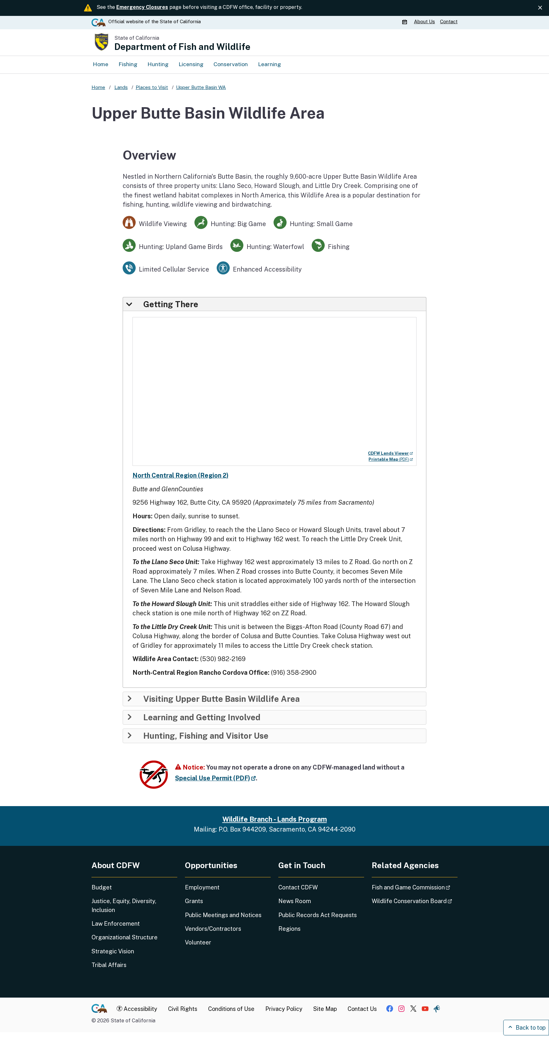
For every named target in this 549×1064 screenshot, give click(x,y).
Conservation (231, 64)
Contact (449, 21)
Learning (269, 64)
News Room (294, 901)
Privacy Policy (283, 1008)
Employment (202, 887)
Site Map (325, 1008)
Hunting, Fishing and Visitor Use (205, 736)
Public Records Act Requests (317, 915)
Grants (194, 901)
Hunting (157, 64)
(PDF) (391, 459)
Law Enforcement (116, 923)
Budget (102, 887)
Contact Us (362, 1008)
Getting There (170, 304)
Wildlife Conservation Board (415, 900)
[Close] (540, 8)
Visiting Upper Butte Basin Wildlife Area (221, 699)
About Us (424, 21)
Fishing (128, 64)
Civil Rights (182, 1008)
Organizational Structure (125, 937)
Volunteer (198, 942)
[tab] (274, 304)
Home (100, 64)
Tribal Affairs (109, 965)
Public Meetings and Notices (223, 915)
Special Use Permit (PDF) (215, 778)
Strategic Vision (113, 951)
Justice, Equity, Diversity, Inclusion (124, 905)
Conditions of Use (231, 1008)
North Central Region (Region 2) (180, 475)
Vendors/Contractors (213, 928)
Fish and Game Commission (415, 887)
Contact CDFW (298, 887)
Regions (289, 928)
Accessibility (139, 1008)
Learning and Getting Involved (202, 717)
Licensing (191, 64)
